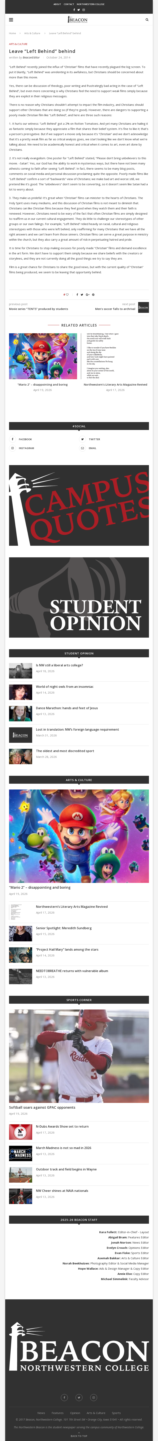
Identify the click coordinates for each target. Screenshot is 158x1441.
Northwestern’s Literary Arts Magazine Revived (115, 384)
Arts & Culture (32, 33)
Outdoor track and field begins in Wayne (66, 1169)
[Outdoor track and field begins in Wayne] (20, 1175)
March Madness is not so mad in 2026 (63, 1148)
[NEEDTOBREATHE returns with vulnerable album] (20, 976)
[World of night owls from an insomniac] (20, 692)
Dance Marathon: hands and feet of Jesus (67, 708)
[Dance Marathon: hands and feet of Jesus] (20, 713)
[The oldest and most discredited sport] (20, 756)
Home (12, 33)
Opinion (75, 1413)
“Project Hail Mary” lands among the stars (67, 949)
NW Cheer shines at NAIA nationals (62, 1191)
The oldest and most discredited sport (65, 751)
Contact (69, 4)
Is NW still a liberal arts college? (60, 665)
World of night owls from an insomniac (64, 687)
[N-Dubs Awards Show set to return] (20, 1132)
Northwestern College (90, 4)
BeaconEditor (31, 57)
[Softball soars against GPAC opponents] (79, 1056)
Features (58, 1413)
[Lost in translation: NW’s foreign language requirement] (20, 735)
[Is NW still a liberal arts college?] (20, 671)
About (57, 4)
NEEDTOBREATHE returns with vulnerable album (72, 971)
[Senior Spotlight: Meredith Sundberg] (20, 933)
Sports (116, 1413)
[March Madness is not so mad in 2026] (20, 1153)
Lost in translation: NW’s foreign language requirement (77, 729)
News (41, 1413)
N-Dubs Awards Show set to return (62, 1126)
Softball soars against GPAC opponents (42, 1107)
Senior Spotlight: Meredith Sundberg (64, 928)
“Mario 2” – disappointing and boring (43, 384)
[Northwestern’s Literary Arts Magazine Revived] (115, 356)
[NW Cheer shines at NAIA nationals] (20, 1196)
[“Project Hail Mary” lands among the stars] (20, 955)
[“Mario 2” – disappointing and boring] (42, 356)
